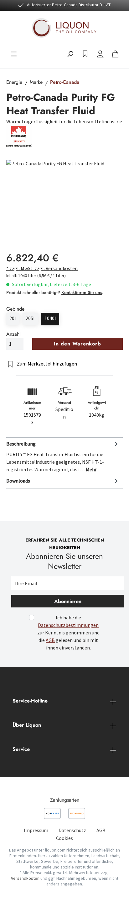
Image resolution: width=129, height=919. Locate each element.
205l (30, 318)
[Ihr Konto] (100, 54)
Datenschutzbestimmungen (68, 625)
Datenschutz (72, 830)
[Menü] (13, 54)
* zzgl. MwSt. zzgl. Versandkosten (42, 268)
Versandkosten (25, 878)
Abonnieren (67, 601)
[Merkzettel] (85, 54)
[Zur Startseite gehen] (64, 28)
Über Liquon (27, 725)
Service (21, 749)
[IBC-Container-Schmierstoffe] (64, 195)
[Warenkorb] (115, 54)
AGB (50, 640)
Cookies (64, 838)
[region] (64, 195)
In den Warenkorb (77, 343)
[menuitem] (36, 830)
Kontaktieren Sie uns (81, 292)
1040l (50, 318)
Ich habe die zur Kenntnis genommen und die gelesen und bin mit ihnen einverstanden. (68, 632)
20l (12, 318)
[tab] (63, 456)
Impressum (36, 830)
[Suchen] (70, 54)
